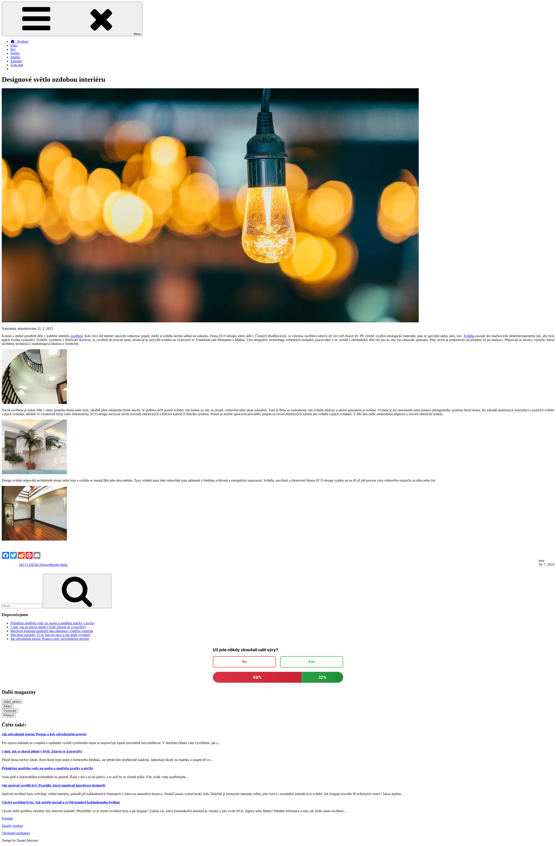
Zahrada (16, 61)
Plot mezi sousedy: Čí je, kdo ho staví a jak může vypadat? (50, 635)
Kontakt (7, 818)
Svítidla (469, 336)
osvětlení (77, 336)
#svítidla (62, 565)
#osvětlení (49, 565)
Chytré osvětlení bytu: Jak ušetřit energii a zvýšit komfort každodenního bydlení (61, 802)
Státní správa (11, 701)
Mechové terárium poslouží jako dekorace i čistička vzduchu (51, 631)
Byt (12, 49)
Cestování (9, 710)
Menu (137, 34)
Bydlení (21, 41)
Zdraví (7, 706)
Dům (13, 45)
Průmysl (8, 715)
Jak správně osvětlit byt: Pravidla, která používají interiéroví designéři (53, 785)
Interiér (15, 57)
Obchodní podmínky (16, 833)
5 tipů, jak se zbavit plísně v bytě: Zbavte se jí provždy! (48, 627)
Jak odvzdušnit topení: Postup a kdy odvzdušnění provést (49, 639)
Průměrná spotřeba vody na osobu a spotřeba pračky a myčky (52, 623)
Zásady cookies (12, 826)
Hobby (15, 53)
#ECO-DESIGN (30, 565)
